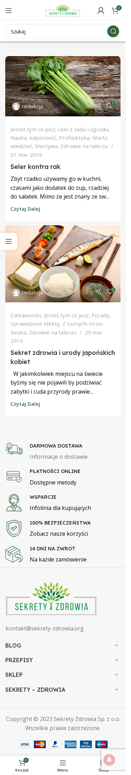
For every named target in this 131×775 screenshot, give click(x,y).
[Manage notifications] (109, 759)
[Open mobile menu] (9, 10)
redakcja (32, 106)
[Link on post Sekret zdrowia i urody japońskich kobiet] (63, 263)
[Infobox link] (65, 452)
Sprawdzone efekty (35, 323)
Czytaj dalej (25, 209)
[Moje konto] (101, 10)
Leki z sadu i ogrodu (83, 129)
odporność (42, 137)
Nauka (18, 137)
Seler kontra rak (35, 167)
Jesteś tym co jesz (32, 129)
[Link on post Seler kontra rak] (63, 86)
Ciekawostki (25, 315)
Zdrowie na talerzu (84, 145)
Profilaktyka (74, 137)
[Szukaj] (113, 31)
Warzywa (46, 145)
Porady (100, 315)
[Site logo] (62, 10)
